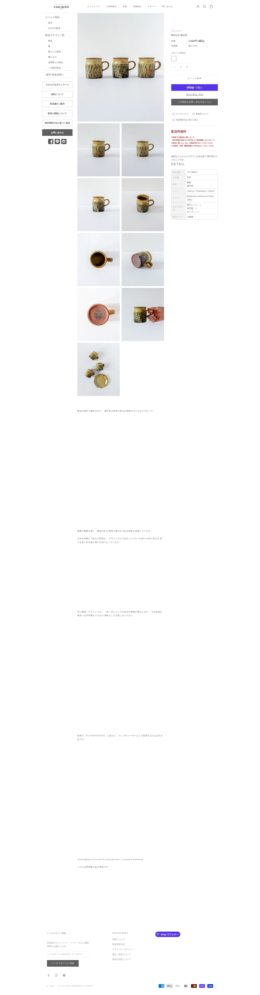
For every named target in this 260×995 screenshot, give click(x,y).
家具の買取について (57, 113)
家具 (50, 40)
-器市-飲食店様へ (54, 74)
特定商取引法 (118, 944)
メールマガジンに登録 (62, 963)
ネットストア (93, 6)
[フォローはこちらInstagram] (56, 975)
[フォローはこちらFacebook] (48, 975)
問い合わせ (167, 6)
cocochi (176, 31)
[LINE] (57, 141)
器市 (50, 22)
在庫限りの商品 (55, 62)
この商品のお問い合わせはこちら (194, 102)
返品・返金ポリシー (121, 954)
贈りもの (52, 57)
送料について (57, 94)
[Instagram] (64, 141)
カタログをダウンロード (57, 84)
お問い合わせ (57, 132)
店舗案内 (137, 6)
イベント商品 (52, 17)
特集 (125, 6)
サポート (152, 6)
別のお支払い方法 (194, 94)
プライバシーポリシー (122, 949)
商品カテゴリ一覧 (54, 35)
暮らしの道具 (54, 51)
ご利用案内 (111, 6)
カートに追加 (194, 78)
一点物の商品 (54, 67)
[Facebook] (50, 141)
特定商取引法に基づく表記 (57, 123)
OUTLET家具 (54, 28)
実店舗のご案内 (57, 103)
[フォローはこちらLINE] (64, 975)
